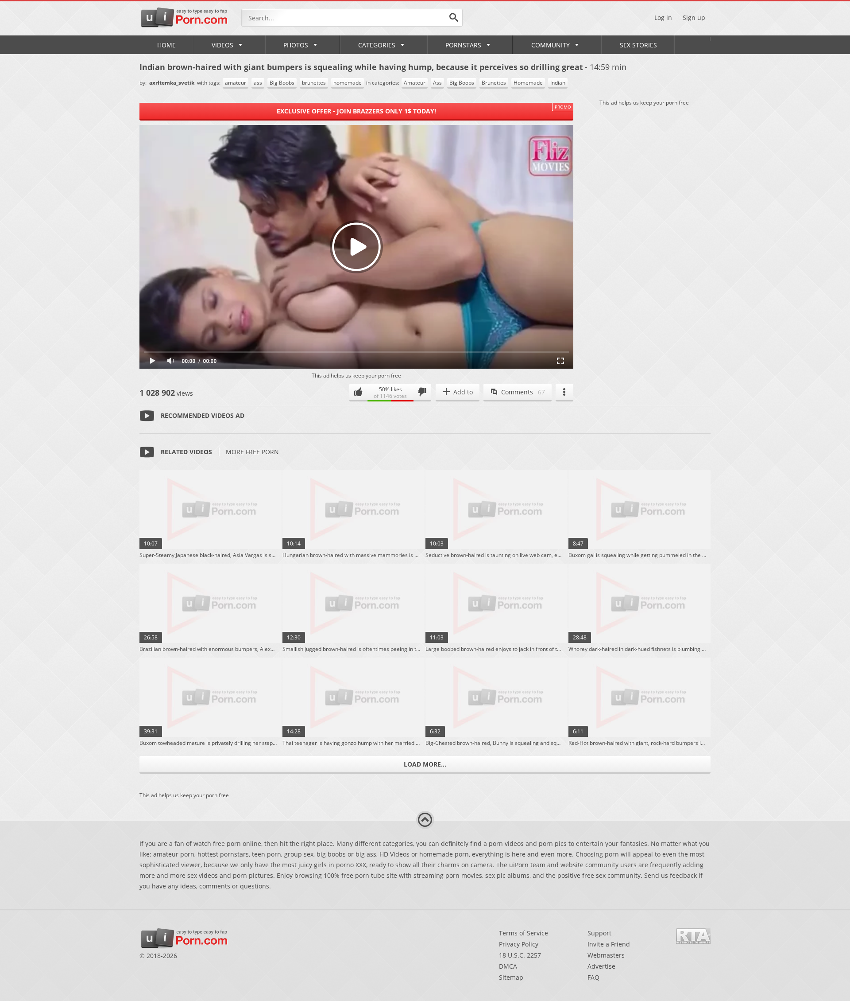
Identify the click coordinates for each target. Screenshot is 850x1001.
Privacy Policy (518, 944)
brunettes (314, 82)
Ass (437, 82)
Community (550, 45)
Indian (557, 82)
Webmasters (606, 955)
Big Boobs (282, 82)
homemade (347, 82)
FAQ (593, 977)
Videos (222, 45)
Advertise (601, 966)
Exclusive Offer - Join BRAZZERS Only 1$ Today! (356, 111)
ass (258, 82)
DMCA (508, 966)
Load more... (425, 764)
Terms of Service (523, 933)
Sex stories (638, 45)
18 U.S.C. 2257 (520, 955)
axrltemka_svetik (172, 82)
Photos (295, 45)
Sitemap (511, 977)
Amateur (414, 82)
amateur (235, 82)
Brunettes (494, 82)
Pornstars (463, 45)
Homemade (528, 82)
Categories (376, 45)
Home (166, 45)
